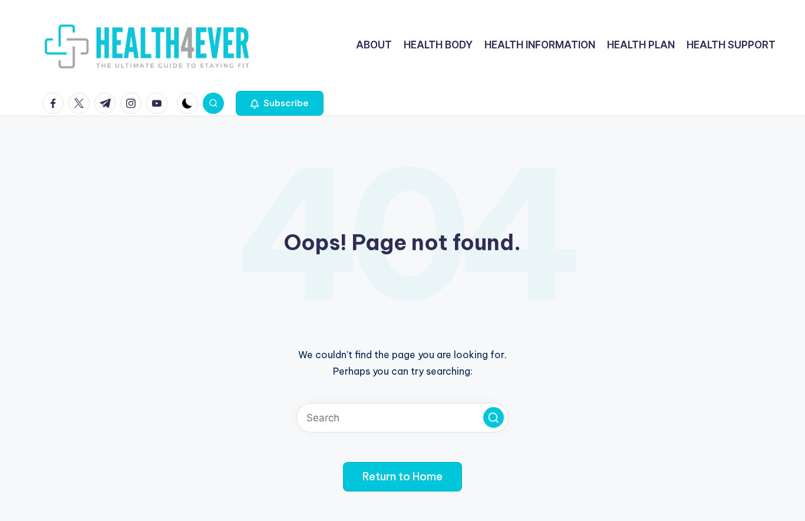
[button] (280, 103)
